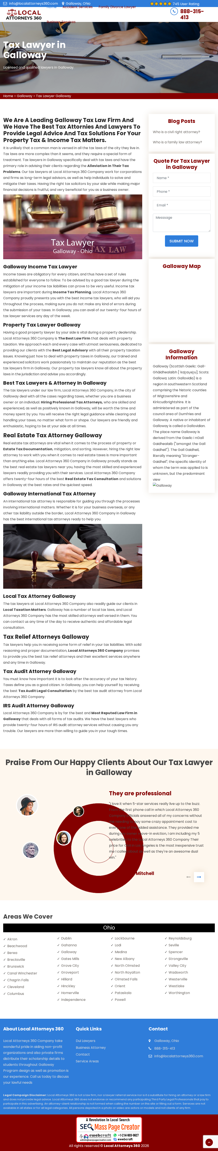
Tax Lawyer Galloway (53, 96)
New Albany (125, 958)
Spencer (176, 952)
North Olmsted (127, 965)
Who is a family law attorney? (177, 142)
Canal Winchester (22, 973)
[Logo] (23, 14)
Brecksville (16, 959)
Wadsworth (178, 972)
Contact (83, 1054)
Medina (121, 952)
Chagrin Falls (18, 980)
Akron (12, 939)
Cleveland (15, 986)
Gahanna (69, 945)
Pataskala (123, 992)
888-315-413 (192, 14)
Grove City (70, 965)
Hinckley (68, 986)
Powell (120, 999)
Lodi (118, 945)
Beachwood (17, 946)
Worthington (179, 992)
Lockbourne (125, 938)
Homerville (70, 992)
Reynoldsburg (180, 938)
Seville (174, 945)
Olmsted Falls (126, 979)
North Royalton (127, 972)
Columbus (15, 993)
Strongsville (178, 958)
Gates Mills (70, 958)
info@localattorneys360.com (33, 3)
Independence (73, 999)
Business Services (61, 21)
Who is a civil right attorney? (176, 131)
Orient (120, 986)
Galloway (24, 96)
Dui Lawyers (85, 1040)
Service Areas (87, 1061)
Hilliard (66, 979)
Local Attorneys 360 (122, 1145)
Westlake (176, 986)
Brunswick (15, 966)
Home (8, 96)
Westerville (178, 979)
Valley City (177, 965)
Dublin (66, 938)
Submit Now (181, 241)
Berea (12, 952)
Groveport (70, 972)
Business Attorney (91, 1047)
